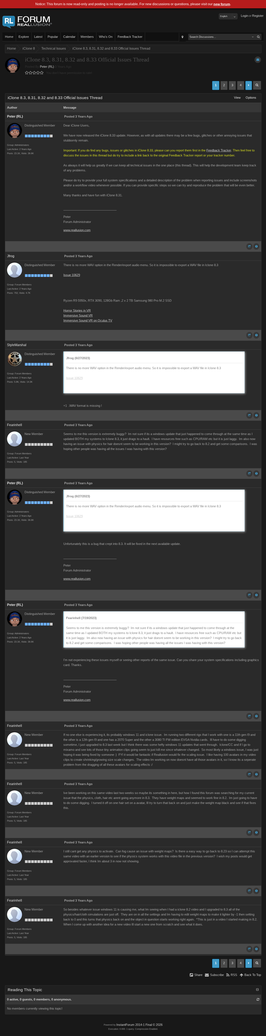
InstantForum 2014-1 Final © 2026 (139, 1024)
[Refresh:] (258, 999)
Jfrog (10, 256)
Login (244, 15)
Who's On (105, 36)
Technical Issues (53, 48)
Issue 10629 (71, 275)
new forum (221, 4)
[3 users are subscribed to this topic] (258, 60)
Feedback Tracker (130, 36)
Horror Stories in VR (77, 310)
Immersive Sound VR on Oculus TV (87, 320)
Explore (23, 36)
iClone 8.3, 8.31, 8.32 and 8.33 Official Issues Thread (111, 48)
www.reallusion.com (77, 230)
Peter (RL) (47, 66)
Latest (38, 36)
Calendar (69, 36)
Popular (53, 36)
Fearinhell (14, 425)
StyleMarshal (16, 345)
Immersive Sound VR (78, 315)
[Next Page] (248, 85)
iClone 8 (28, 48)
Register (258, 15)
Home (9, 36)
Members (87, 36)
